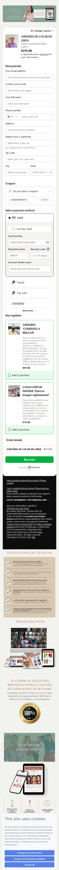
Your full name (13, 97)
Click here (44, 54)
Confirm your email (15, 84)
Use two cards (24, 228)
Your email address (15, 70)
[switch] (13, 229)
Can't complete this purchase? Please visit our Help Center (28, 489)
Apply (44, 199)
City (7, 165)
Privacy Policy (26, 524)
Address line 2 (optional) (18, 136)
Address (9, 123)
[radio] (9, 217)
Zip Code (10, 152)
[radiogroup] (29, 260)
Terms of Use (13, 524)
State (33, 165)
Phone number (13, 110)
